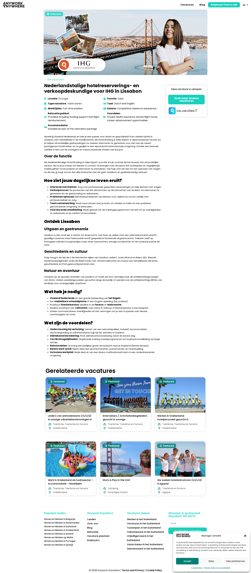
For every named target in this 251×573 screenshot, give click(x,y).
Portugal (63, 98)
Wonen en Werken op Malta (58, 537)
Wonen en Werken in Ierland (58, 533)
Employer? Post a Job (224, 4)
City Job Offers (185, 110)
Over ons (92, 523)
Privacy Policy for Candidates (217, 567)
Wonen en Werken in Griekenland (61, 530)
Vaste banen (74, 103)
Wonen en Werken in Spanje (58, 544)
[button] (245, 535)
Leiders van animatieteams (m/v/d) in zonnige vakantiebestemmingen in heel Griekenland (70, 419)
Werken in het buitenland (141, 519)
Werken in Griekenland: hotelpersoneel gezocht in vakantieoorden (172, 419)
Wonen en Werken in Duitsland (60, 526)
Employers (93, 540)
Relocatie (92, 532)
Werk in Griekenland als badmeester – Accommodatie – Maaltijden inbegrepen (70, 483)
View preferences (235, 561)
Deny (211, 561)
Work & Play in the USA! (116, 480)
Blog (202, 4)
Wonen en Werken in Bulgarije (59, 519)
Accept (187, 561)
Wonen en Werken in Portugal (59, 541)
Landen (91, 519)
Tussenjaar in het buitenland (144, 527)
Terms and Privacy (133, 570)
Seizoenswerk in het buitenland (145, 548)
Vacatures (187, 4)
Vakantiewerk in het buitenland (145, 532)
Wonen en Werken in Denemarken (61, 522)
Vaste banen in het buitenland (145, 544)
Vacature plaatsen (98, 536)
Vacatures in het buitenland (143, 523)
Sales (121, 98)
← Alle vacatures (53, 79)
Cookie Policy (197, 567)
